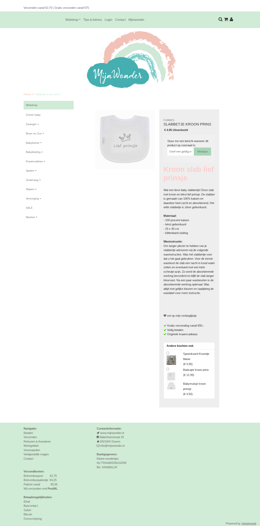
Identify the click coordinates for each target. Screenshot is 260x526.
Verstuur (202, 151)
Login (108, 19)
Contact (120, 19)
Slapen (30, 189)
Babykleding (33, 151)
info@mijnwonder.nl (112, 445)
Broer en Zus (34, 133)
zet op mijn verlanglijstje (181, 315)
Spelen (30, 170)
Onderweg (32, 179)
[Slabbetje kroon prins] (125, 139)
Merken (30, 217)
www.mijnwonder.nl (112, 432)
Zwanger (31, 124)
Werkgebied (31, 445)
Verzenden (30, 437)
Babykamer (33, 142)
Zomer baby (33, 114)
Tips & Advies (92, 19)
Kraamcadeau (34, 161)
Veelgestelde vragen (36, 454)
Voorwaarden (32, 450)
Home (28, 94)
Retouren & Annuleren (37, 441)
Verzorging (32, 198)
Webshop (71, 19)
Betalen (28, 432)
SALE (29, 207)
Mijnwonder (136, 19)
